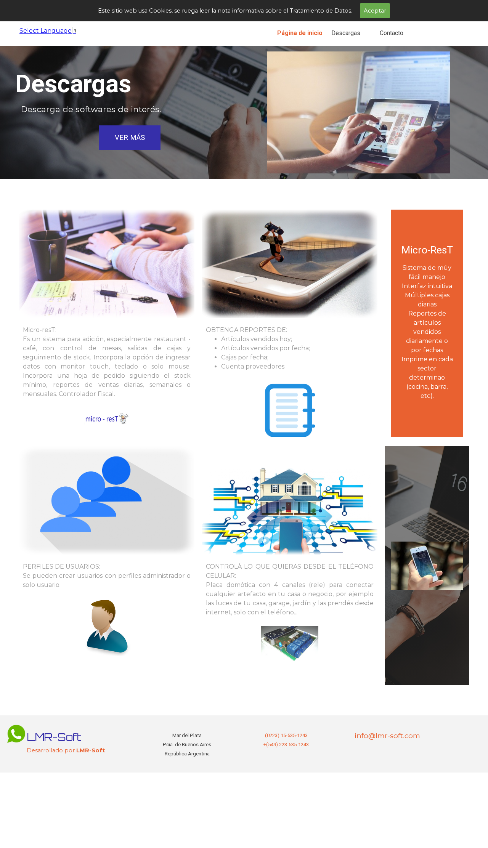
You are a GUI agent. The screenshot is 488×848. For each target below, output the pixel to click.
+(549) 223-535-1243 (286, 744)
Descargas (345, 33)
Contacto (391, 33)
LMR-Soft (54, 737)
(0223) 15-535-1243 (286, 735)
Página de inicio (300, 33)
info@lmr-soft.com (387, 735)
